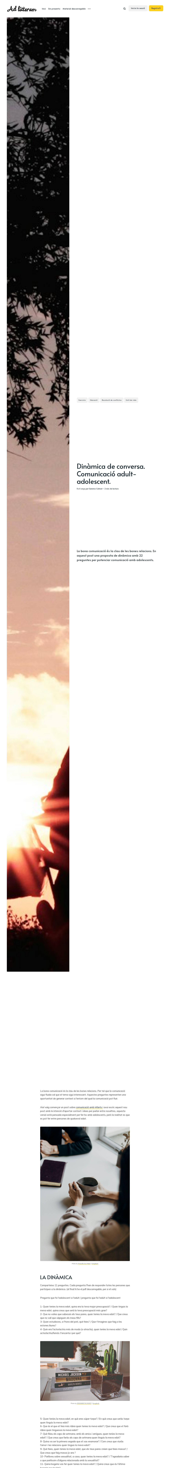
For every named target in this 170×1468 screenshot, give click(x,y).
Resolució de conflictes (112, 400)
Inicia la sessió (138, 8)
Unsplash (95, 1263)
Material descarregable (74, 8)
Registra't (156, 8)
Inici (44, 8)
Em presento (54, 8)
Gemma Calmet (95, 488)
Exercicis (82, 400)
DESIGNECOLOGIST (84, 1403)
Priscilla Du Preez (84, 1263)
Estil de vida (131, 400)
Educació (94, 400)
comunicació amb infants (89, 1107)
